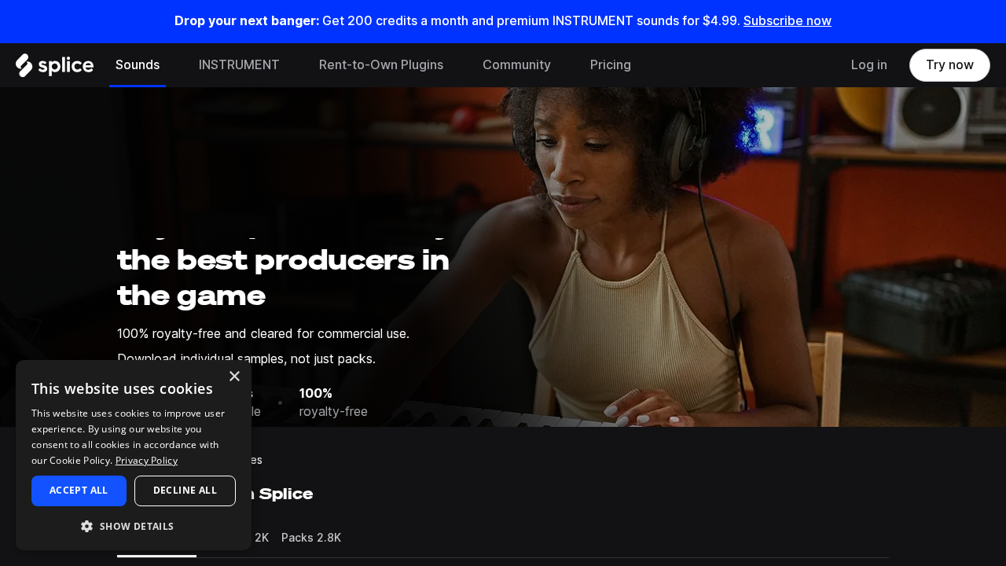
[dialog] (134, 455)
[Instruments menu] (291, 65)
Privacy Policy (147, 460)
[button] (133, 525)
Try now (950, 64)
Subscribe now (787, 20)
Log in (869, 64)
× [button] (234, 377)
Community (517, 64)
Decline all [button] (185, 490)
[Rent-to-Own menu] (455, 65)
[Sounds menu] (171, 65)
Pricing (610, 64)
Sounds (138, 64)
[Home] (55, 69)
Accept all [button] (79, 490)
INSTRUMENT (239, 64)
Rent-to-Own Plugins (381, 64)
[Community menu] (562, 65)
